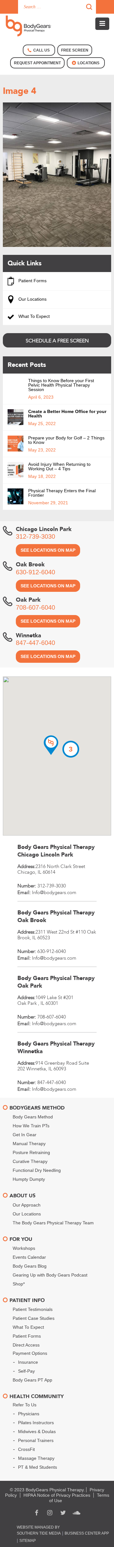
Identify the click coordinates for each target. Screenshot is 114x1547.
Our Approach (27, 1205)
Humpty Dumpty (29, 1179)
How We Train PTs (31, 1125)
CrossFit (26, 1449)
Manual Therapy (29, 1143)
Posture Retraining (31, 1152)
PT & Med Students (37, 1467)
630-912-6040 (35, 572)
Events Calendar (29, 1257)
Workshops (24, 1248)
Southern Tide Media (39, 1533)
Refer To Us (24, 1404)
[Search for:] (57, 7)
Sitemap (27, 1540)
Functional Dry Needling (37, 1170)
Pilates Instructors (36, 1422)
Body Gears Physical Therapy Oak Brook (56, 916)
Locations (88, 63)
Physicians (28, 1413)
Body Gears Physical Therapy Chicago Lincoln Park (56, 851)
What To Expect (33, 316)
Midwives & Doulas (37, 1431)
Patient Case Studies (33, 1318)
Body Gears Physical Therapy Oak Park (56, 982)
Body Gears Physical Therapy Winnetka (56, 1047)
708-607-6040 (35, 607)
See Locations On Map (48, 550)
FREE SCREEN (74, 50)
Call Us (41, 50)
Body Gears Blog (30, 1266)
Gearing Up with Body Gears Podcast (50, 1275)
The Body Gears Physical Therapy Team (53, 1222)
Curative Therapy (30, 1161)
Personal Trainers (36, 1440)
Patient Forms (32, 280)
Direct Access (26, 1345)
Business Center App (87, 1533)
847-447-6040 (35, 642)
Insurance (28, 1362)
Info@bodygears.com (54, 892)
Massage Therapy (36, 1458)
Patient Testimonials (33, 1309)
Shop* (19, 1283)
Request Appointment (37, 63)
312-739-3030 (35, 536)
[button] (51, 745)
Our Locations (32, 299)
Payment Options (30, 1353)
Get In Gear (24, 1134)
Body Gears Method (33, 1116)
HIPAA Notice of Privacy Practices (56, 1495)
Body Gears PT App (32, 1379)
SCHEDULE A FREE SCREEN (57, 340)
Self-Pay (26, 1371)
